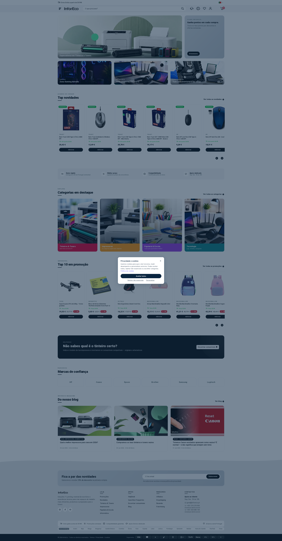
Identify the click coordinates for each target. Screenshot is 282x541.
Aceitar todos (141, 276)
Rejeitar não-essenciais (136, 280)
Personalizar (150, 280)
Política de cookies (127, 271)
